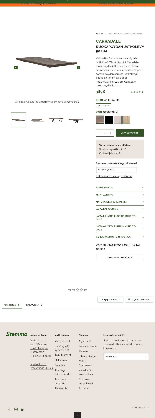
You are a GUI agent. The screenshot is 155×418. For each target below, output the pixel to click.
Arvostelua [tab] (10, 304)
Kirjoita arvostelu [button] (141, 299)
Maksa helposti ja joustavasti (38, 3)
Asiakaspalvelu (88, 346)
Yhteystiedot (62, 341)
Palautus (60, 365)
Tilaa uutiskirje (87, 356)
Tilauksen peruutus (60, 381)
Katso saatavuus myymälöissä (114, 176)
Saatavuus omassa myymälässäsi (116, 163)
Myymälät (85, 341)
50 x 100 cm (103, 106)
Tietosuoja (61, 388)
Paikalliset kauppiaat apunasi (116, 3)
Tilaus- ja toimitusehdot (63, 372)
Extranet (84, 388)
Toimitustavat (63, 355)
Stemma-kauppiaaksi (86, 381)
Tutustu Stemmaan (85, 363)
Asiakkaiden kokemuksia (86, 372)
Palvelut (84, 351)
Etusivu (99, 34)
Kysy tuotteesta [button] (112, 299)
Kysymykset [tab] (32, 304)
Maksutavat (62, 360)
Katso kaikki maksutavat (120, 257)
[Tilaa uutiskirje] (146, 356)
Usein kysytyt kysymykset (63, 348)
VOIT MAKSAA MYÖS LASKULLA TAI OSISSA (118, 247)
